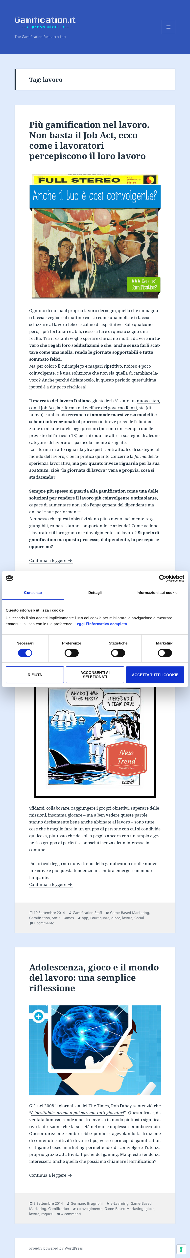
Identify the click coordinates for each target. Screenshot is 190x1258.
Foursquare (99, 917)
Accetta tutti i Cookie (155, 675)
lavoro (127, 917)
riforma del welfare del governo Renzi (99, 407)
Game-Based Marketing (129, 912)
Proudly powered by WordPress (56, 1248)
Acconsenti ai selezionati (95, 675)
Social (139, 917)
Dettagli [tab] (95, 592)
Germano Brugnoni (87, 1203)
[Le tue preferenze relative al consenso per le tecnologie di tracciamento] (181, 1249)
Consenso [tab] (33, 592)
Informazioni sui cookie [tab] (157, 592)
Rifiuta (35, 675)
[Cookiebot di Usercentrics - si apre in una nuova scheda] (162, 578)
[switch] (72, 653)
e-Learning (120, 1203)
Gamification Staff (87, 912)
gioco (115, 917)
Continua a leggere (51, 560)
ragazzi (47, 1213)
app (85, 917)
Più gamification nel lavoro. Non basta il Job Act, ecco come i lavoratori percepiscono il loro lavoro (89, 140)
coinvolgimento (89, 1208)
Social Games (63, 917)
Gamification (39, 917)
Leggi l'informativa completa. (101, 624)
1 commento (44, 923)
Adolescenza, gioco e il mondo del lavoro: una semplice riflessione (94, 977)
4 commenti (71, 1213)
